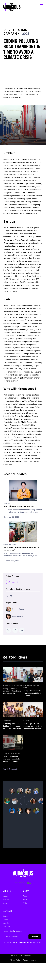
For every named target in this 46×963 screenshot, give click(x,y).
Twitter (5, 920)
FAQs (25, 903)
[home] (12, 9)
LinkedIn (6, 923)
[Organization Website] (11, 595)
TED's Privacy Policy (34, 942)
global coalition (9, 246)
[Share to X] (8, 630)
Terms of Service (29, 960)
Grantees (6, 899)
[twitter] (7, 595)
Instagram (6, 926)
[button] (41, 3)
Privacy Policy (15, 960)
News (25, 899)
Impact (5, 896)
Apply (5, 903)
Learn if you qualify (24, 845)
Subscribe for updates (13, 931)
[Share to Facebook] (15, 630)
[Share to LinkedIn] (21, 630)
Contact (5, 916)
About (25, 896)
